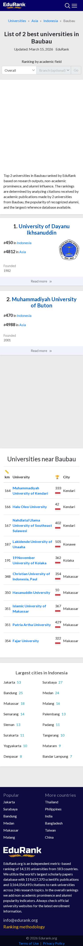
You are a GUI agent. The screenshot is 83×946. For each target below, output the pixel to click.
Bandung (10, 816)
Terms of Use (29, 943)
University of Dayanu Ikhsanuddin (41, 229)
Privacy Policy (54, 943)
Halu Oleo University (30, 507)
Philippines (53, 809)
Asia (34, 21)
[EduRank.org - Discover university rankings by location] (14, 5)
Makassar (11, 830)
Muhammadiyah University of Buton (41, 302)
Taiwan (50, 830)
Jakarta (9, 802)
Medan (8, 823)
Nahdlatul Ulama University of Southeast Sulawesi (32, 525)
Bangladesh (54, 823)
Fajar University (26, 641)
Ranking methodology (24, 926)
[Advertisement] (41, 128)
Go (76, 70)
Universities (17, 21)
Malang (9, 837)
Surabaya (10, 809)
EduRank (62, 49)
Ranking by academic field (42, 61)
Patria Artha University (32, 625)
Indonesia (50, 21)
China (49, 837)
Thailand (51, 802)
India (48, 816)
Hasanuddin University (31, 592)
